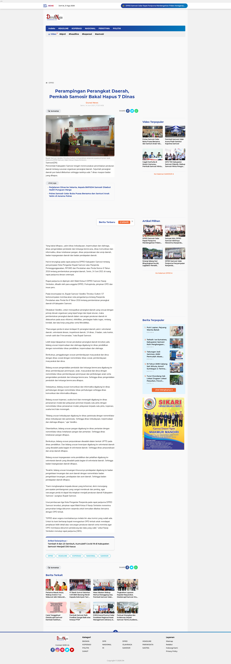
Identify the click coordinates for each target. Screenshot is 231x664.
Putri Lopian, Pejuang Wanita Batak (156, 328)
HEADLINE (63, 28)
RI (103, 648)
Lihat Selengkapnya (163, 390)
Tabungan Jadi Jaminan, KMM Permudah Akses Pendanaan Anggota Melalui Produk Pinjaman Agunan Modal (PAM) (156, 354)
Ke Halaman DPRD (163, 273)
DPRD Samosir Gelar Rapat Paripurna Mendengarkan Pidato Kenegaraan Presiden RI (152, 240)
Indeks (51, 28)
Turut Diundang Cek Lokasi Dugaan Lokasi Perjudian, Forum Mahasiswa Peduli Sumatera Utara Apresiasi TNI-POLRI (157, 378)
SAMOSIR (100, 34)
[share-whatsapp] (136, 111)
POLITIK (117, 28)
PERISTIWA (104, 28)
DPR (104, 641)
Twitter (68, 653)
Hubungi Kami (172, 648)
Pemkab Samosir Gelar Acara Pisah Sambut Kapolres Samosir (174, 141)
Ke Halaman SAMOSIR (163, 174)
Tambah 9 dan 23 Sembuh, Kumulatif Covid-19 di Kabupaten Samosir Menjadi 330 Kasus (78, 545)
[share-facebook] (128, 111)
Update (125, 222)
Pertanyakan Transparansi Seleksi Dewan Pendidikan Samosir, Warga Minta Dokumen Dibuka (155, 6)
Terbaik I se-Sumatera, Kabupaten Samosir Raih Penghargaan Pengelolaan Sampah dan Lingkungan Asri (157, 342)
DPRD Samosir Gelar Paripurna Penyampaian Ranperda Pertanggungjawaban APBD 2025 (175, 263)
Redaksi (169, 645)
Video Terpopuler (153, 121)
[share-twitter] (132, 111)
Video (53, 34)
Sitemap (169, 641)
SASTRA (146, 648)
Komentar (54, 111)
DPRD (63, 34)
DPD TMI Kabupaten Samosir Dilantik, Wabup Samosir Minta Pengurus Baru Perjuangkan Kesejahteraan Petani (175, 164)
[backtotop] (115, 632)
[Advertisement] (115, 58)
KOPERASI (77, 28)
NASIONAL (90, 28)
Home (51, 6)
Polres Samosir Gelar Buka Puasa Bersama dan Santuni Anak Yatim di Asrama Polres (152, 141)
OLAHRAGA (127, 645)
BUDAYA (85, 641)
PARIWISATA (148, 645)
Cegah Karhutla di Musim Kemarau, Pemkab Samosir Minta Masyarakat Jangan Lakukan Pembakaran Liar (152, 164)
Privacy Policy (171, 651)
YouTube (74, 653)
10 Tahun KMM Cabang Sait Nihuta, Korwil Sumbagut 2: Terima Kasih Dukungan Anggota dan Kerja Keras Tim (157, 366)
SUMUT (85, 651)
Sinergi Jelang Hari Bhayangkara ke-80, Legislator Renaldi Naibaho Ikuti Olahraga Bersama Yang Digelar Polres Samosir (152, 263)
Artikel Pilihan (151, 221)
